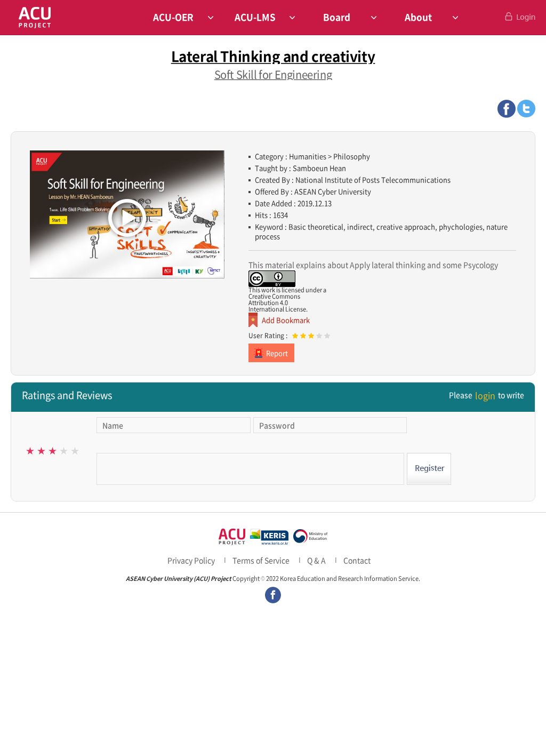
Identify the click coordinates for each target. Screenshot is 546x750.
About (418, 16)
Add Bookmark (286, 320)
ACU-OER (173, 16)
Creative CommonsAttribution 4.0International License (277, 303)
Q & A (316, 560)
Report (277, 353)
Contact (357, 560)
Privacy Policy (191, 560)
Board (336, 16)
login (485, 395)
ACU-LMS (255, 16)
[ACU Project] (35, 17)
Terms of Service (261, 560)
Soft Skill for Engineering (273, 74)
